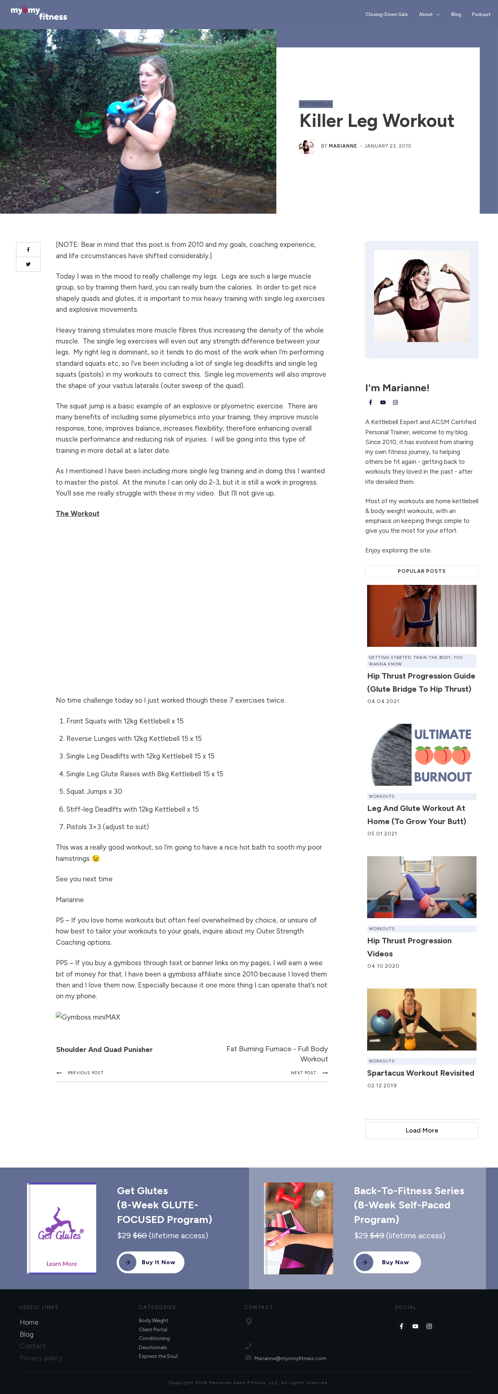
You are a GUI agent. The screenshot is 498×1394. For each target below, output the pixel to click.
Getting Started (390, 657)
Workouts (382, 796)
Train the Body (432, 657)
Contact (33, 1346)
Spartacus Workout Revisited (420, 1073)
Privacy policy (41, 1358)
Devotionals (153, 1347)
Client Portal (153, 1330)
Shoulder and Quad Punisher (104, 1049)
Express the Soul (158, 1356)
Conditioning (154, 1338)
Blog (27, 1334)
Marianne (343, 146)
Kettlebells (316, 103)
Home (29, 1322)
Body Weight (153, 1320)
